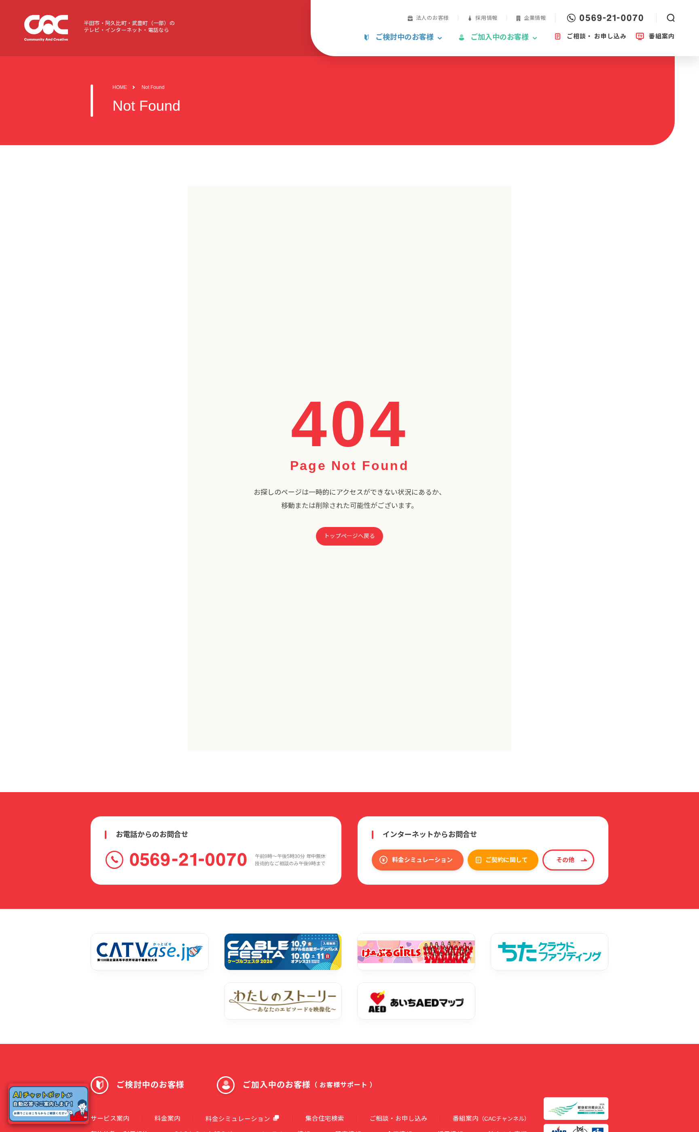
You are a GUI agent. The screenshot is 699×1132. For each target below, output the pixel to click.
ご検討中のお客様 (150, 1084)
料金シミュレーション (422, 859)
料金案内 (167, 1118)
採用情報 (486, 18)
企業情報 (535, 18)
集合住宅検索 (324, 1118)
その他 (565, 859)
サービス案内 (110, 1118)
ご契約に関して (506, 859)
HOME (119, 87)
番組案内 (491, 1118)
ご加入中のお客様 (310, 1084)
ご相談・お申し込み (398, 1118)
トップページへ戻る (349, 536)
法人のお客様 (432, 18)
